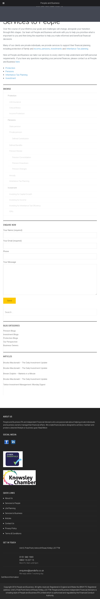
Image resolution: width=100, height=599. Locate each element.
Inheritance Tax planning (77, 49)
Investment (10, 78)
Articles (8, 518)
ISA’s (11, 211)
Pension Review (15, 151)
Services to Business (13, 513)
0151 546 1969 (26, 557)
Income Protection (17, 113)
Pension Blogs (9, 331)
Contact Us (9, 523)
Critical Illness (15, 108)
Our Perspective (10, 342)
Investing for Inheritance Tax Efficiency (25, 206)
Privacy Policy (11, 528)
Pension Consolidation (21, 157)
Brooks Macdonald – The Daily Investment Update (25, 362)
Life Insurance (15, 102)
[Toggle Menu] (3, 3)
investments (56, 49)
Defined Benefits (15, 145)
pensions (46, 49)
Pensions (9, 71)
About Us (9, 498)
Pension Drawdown (20, 163)
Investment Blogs (10, 334)
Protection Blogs (10, 338)
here (17, 62)
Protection (10, 68)
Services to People (12, 503)
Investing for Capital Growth (20, 194)
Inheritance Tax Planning (16, 75)
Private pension (15, 132)
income (37, 49)
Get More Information (10, 577)
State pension (15, 126)
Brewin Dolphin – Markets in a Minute (19, 373)
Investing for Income (17, 200)
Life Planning (10, 508)
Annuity (12, 175)
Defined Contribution (20, 139)
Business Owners (10, 345)
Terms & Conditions (13, 533)
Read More (42, 428)
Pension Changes (19, 169)
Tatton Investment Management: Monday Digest (24, 384)
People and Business (50, 3)
